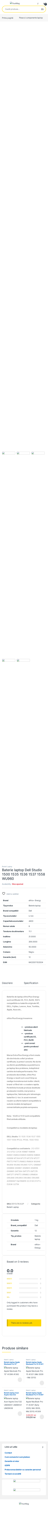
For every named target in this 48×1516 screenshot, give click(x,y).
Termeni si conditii (13, 1474)
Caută (42, 9)
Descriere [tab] (7, 983)
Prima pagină (7, 18)
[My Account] (38, 3)
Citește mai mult (19, 1379)
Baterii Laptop (7, 866)
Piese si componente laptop (31, 18)
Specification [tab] (31, 983)
